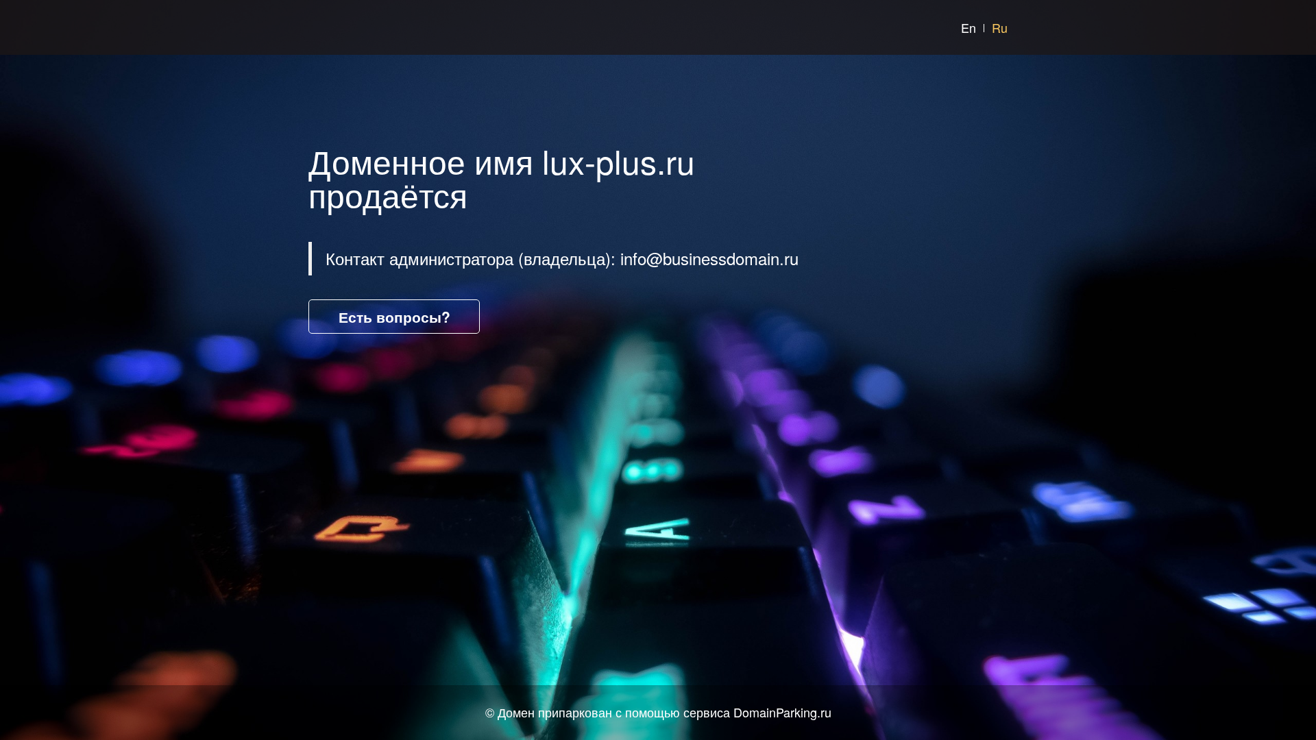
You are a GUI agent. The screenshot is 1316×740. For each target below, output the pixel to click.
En (968, 27)
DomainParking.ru (782, 712)
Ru (1000, 27)
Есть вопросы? (394, 316)
